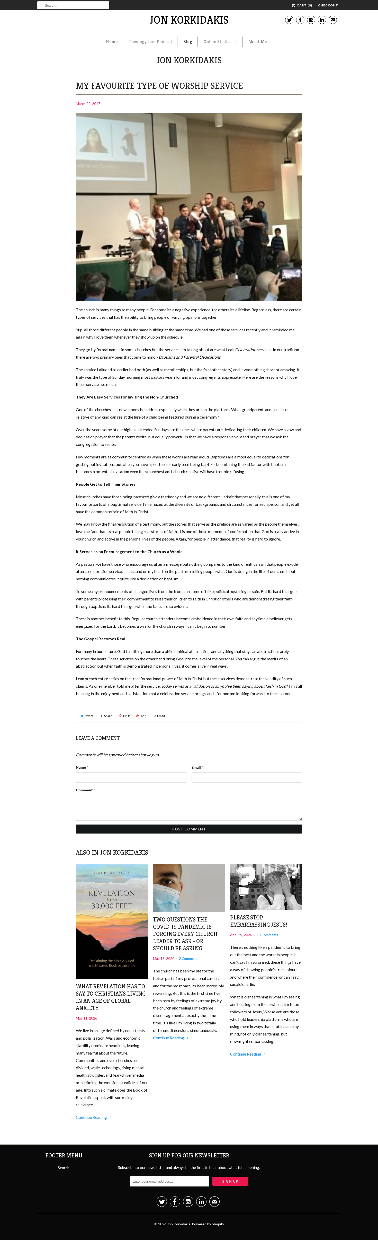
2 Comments (188, 958)
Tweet (89, 716)
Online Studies (218, 41)
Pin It (126, 716)
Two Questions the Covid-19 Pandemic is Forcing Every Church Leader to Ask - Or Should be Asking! (185, 934)
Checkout (328, 5)
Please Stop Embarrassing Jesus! (258, 921)
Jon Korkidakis (189, 20)
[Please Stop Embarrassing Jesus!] (266, 887)
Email (161, 716)
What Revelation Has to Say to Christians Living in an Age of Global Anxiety (111, 997)
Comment (85, 790)
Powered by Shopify (208, 1224)
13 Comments (267, 935)
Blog (187, 41)
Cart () (304, 5)
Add (143, 716)
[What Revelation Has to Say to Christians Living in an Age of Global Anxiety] (112, 921)
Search (63, 1167)
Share (108, 716)
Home (112, 41)
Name (82, 767)
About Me (257, 41)
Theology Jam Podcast (150, 41)
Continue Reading (92, 1117)
